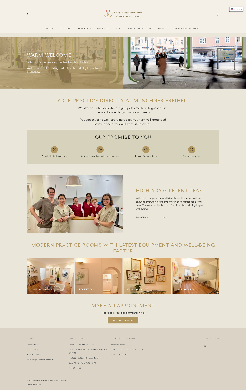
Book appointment (123, 320)
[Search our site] (28, 14)
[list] (123, 152)
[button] (236, 9)
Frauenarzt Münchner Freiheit (43, 380)
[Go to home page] (123, 14)
